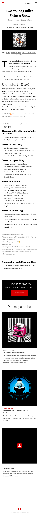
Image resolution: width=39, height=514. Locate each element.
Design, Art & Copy (19, 24)
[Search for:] (19, 3)
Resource (19, 54)
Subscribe (19, 293)
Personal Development (29, 52)
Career (8, 52)
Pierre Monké (10, 27)
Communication (16, 52)
